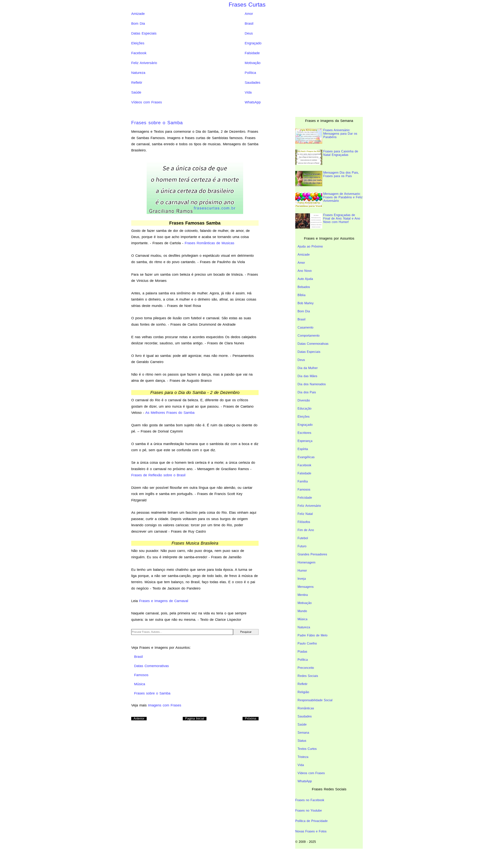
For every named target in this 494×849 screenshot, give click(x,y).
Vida (248, 92)
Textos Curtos (307, 748)
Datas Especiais (143, 33)
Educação (304, 408)
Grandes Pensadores (312, 554)
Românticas (306, 708)
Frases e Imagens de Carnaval (163, 601)
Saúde (136, 92)
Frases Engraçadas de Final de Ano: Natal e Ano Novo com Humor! (341, 218)
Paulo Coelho (307, 643)
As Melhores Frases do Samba (170, 413)
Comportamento (309, 335)
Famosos (304, 489)
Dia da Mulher (308, 368)
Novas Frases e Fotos (311, 831)
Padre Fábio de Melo (312, 635)
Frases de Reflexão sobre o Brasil (158, 475)
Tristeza (303, 757)
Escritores (304, 432)
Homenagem (306, 562)
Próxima (250, 718)
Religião (303, 692)
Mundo (302, 611)
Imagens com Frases (164, 705)
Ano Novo (305, 270)
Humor (302, 570)
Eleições (137, 43)
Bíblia (301, 295)
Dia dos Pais (307, 392)
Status (302, 740)
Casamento (305, 327)
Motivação (253, 63)
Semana (303, 732)
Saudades (252, 82)
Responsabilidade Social (315, 700)
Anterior (139, 718)
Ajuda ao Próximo (310, 246)
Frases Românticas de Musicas (209, 243)
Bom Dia (138, 23)
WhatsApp (253, 102)
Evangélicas (306, 457)
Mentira (303, 594)
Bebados (304, 287)
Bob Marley (306, 303)
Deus (249, 33)
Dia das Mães (307, 376)
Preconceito (306, 667)
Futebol (303, 538)
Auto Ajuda (305, 278)
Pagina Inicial (194, 718)
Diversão (304, 400)
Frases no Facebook (309, 800)
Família (303, 481)
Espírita (303, 449)
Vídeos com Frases (146, 102)
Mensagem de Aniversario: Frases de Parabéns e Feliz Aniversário (343, 197)
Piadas (302, 651)
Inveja (302, 578)
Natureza (138, 73)
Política (250, 73)
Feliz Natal (305, 513)
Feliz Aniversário (144, 63)
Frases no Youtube (308, 810)
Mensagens (306, 586)
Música (302, 619)
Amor (249, 14)
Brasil (249, 23)
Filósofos (304, 522)
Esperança (305, 441)
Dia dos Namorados (312, 384)
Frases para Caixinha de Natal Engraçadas (340, 153)
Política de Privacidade (311, 821)
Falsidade (252, 53)
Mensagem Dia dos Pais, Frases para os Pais (341, 174)
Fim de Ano (306, 530)
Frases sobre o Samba (157, 122)
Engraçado (253, 43)
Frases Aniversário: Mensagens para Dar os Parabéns (340, 133)
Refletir (136, 82)
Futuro (302, 546)
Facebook (138, 53)
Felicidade (305, 497)
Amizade (138, 14)
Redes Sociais (308, 676)
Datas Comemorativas (313, 343)
